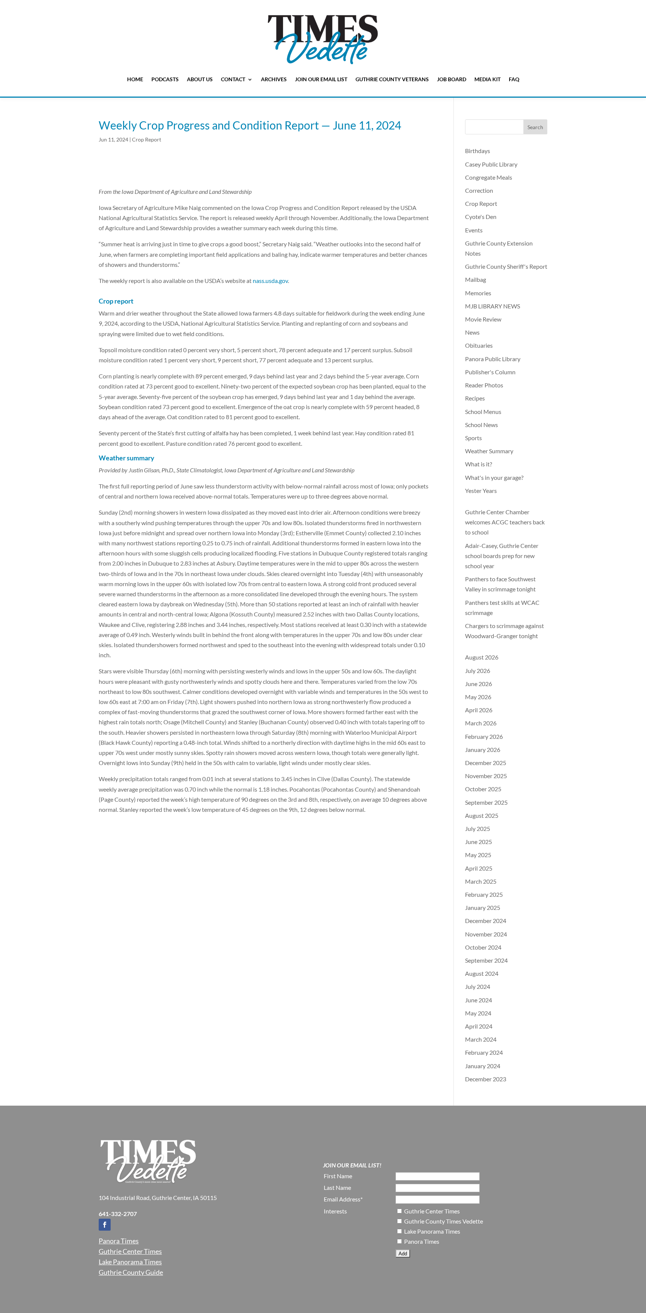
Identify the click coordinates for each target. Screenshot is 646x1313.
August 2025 (481, 815)
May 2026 (478, 696)
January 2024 (482, 1065)
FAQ (514, 79)
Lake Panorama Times (130, 1262)
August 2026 (481, 657)
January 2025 (482, 907)
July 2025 (477, 828)
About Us (200, 79)
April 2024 (478, 1026)
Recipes (475, 398)
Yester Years (481, 490)
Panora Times (119, 1241)
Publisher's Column (490, 371)
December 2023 (485, 1078)
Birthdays (477, 150)
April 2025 (478, 868)
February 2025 (484, 894)
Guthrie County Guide (131, 1272)
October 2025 (483, 788)
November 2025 (486, 775)
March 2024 (480, 1039)
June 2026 (478, 683)
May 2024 (478, 1013)
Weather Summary (489, 450)
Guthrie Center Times (130, 1251)
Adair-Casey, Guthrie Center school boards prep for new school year (501, 555)
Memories (478, 292)
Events (474, 230)
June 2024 (478, 999)
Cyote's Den (480, 216)
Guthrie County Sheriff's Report (506, 266)
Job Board (451, 79)
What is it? (478, 463)
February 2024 (484, 1052)
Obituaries (479, 345)
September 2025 (486, 802)
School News (481, 424)
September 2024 (486, 960)
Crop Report (146, 139)
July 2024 (477, 986)
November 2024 (486, 934)
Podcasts (165, 79)
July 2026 (477, 670)
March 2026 (480, 722)
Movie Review (483, 319)
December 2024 (485, 920)
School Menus (483, 411)
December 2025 (485, 762)
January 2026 (482, 749)
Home (135, 79)
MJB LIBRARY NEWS (492, 306)
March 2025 (480, 881)
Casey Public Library (491, 164)
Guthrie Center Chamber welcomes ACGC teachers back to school (505, 522)
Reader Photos (484, 385)
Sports (473, 437)
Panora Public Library (492, 358)
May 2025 (478, 854)
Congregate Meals (488, 177)
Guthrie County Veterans (392, 79)
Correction (479, 190)
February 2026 (484, 736)
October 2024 (483, 947)
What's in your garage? (494, 477)
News (472, 332)
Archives (274, 79)
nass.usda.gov (270, 280)
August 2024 (481, 973)
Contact (233, 79)
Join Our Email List (321, 79)
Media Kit (487, 79)
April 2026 (478, 709)
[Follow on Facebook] (105, 1225)
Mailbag (475, 279)
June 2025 (478, 841)
